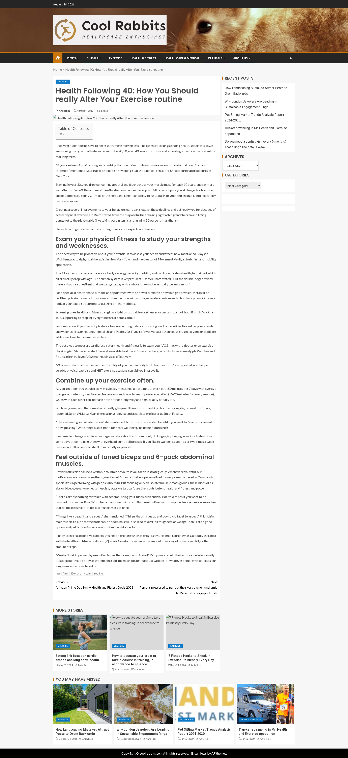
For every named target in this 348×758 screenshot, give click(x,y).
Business (63, 719)
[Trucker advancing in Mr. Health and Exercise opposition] (265, 704)
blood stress (160, 427)
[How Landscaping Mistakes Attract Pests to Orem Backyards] (82, 704)
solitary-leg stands (200, 326)
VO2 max (168, 345)
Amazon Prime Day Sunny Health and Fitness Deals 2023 (94, 584)
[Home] (58, 58)
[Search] (291, 58)
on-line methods (124, 303)
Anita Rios (65, 110)
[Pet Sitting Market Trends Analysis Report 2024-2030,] (204, 704)
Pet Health (216, 58)
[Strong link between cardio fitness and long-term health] (80, 632)
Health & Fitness (143, 58)
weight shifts (70, 331)
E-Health (93, 58)
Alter (65, 573)
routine (98, 573)
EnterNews (199, 753)
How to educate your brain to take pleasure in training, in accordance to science (134, 660)
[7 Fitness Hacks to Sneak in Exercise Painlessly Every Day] (193, 632)
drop (92, 184)
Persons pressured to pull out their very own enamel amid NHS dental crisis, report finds (179, 587)
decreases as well (67, 201)
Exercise (115, 58)
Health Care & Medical (182, 58)
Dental (72, 58)
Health (87, 573)
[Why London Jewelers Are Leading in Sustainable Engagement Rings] (143, 704)
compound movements (183, 502)
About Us (240, 58)
